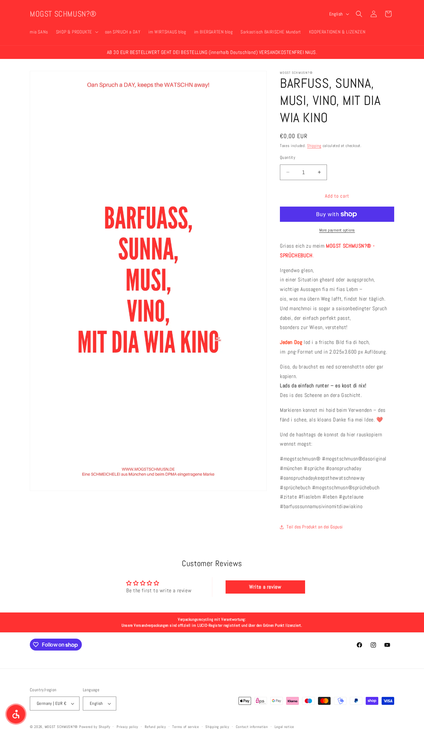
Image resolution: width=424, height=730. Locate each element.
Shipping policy (217, 726)
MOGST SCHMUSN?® (61, 726)
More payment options (337, 230)
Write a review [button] (265, 586)
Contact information (252, 726)
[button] (76, 32)
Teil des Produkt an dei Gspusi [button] (315, 527)
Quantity (287, 157)
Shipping (314, 145)
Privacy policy (127, 726)
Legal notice (284, 726)
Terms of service (185, 726)
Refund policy (155, 726)
